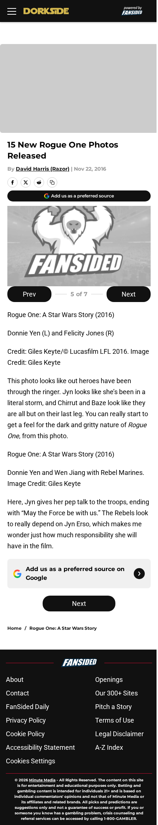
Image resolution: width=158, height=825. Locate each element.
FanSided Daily (27, 706)
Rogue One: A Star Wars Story (63, 628)
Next (129, 294)
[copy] (52, 182)
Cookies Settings (30, 761)
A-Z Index (109, 747)
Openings (109, 679)
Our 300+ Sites (116, 693)
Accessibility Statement (40, 747)
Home (14, 628)
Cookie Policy (25, 734)
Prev (29, 294)
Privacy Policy (26, 720)
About (15, 679)
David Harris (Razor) (42, 169)
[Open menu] (11, 11)
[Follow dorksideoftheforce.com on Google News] (139, 573)
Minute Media (42, 780)
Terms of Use (114, 720)
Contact (17, 693)
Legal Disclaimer (119, 734)
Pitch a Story (113, 706)
